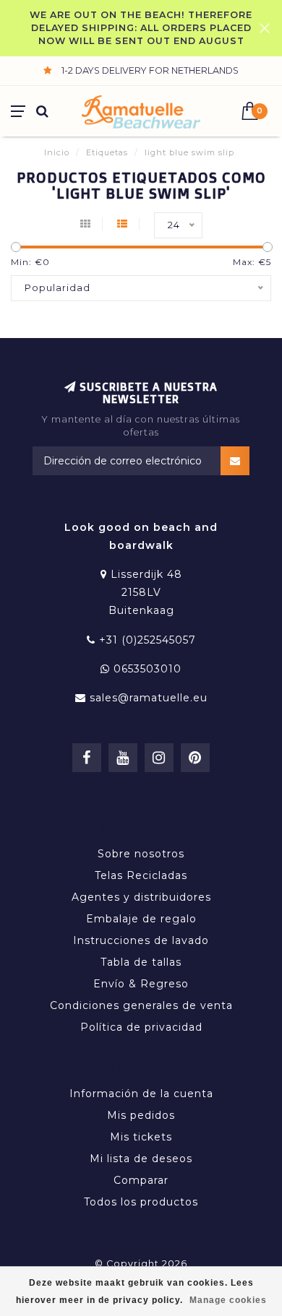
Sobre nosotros (141, 853)
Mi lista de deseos (141, 1158)
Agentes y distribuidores (141, 897)
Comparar (141, 1180)
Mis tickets (141, 1136)
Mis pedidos (141, 1115)
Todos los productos (141, 1201)
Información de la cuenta (141, 1093)
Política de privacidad (141, 1027)
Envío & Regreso (141, 983)
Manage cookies (228, 1300)
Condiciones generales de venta (141, 1005)
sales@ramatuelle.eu (149, 697)
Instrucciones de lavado (141, 940)
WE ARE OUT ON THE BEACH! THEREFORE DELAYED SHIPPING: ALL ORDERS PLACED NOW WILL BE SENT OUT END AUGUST (141, 27)
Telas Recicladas (141, 875)
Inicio (56, 152)
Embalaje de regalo (141, 918)
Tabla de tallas (141, 962)
